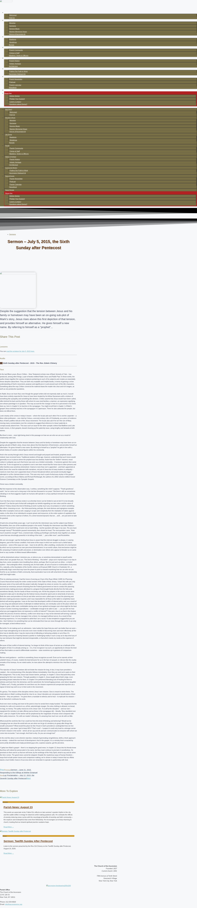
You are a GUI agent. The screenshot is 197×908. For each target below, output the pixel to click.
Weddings (13, 42)
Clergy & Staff (14, 53)
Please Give (8, 93)
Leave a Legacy (15, 102)
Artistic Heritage (15, 64)
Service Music (14, 29)
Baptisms (12, 39)
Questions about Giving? (18, 104)
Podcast (12, 82)
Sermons (12, 26)
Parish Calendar (15, 85)
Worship (12, 23)
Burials (11, 45)
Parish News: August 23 (18, 807)
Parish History (14, 61)
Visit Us (12, 18)
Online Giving (14, 96)
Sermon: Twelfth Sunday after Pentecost (28, 841)
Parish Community (16, 50)
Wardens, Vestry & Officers (18, 55)
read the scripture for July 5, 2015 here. (20, 351)
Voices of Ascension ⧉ (17, 34)
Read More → (9, 827)
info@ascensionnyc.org (13, 904)
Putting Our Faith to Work (18, 71)
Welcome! (13, 15)
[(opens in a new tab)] (38, 797)
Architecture (13, 66)
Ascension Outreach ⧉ (17, 74)
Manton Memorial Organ (18, 32)
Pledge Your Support (17, 99)
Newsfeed (12, 87)
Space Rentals (8, 90)
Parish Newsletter (15, 79)
